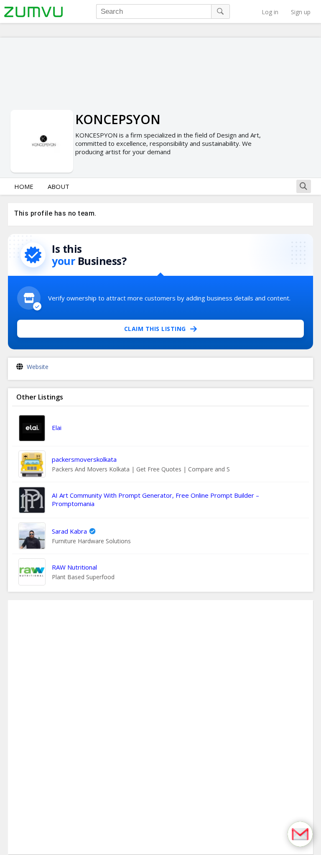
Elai (56, 427)
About (58, 186)
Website (37, 367)
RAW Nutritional (74, 567)
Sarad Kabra (69, 531)
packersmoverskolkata (84, 459)
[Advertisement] (160, 727)
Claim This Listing (155, 329)
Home (23, 186)
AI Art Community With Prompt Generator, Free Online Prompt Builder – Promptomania (155, 499)
